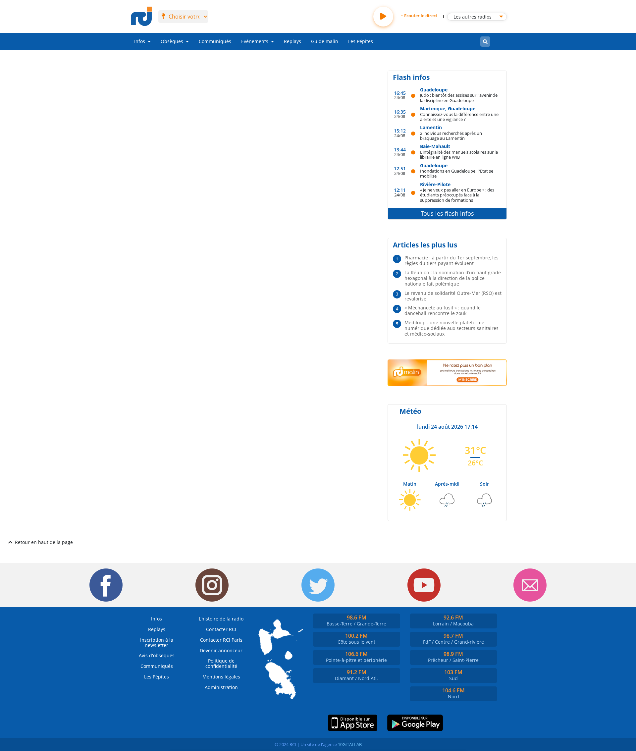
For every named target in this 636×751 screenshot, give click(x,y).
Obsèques (172, 41)
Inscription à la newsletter (156, 642)
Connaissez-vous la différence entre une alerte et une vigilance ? (459, 116)
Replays (292, 41)
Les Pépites (360, 41)
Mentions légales (221, 676)
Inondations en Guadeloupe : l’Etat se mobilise (456, 173)
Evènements (254, 41)
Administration (221, 687)
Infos (139, 41)
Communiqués (215, 41)
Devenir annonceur (221, 650)
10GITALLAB (350, 744)
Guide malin (324, 41)
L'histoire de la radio (221, 619)
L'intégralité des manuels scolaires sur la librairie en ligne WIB (459, 154)
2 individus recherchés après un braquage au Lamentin (451, 135)
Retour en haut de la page (44, 542)
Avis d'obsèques (157, 655)
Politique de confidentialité (221, 663)
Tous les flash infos (447, 213)
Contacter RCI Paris (221, 640)
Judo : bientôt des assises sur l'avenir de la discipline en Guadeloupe (459, 97)
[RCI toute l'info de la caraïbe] (141, 16)
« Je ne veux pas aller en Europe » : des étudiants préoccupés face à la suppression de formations (457, 195)
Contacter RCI (221, 629)
